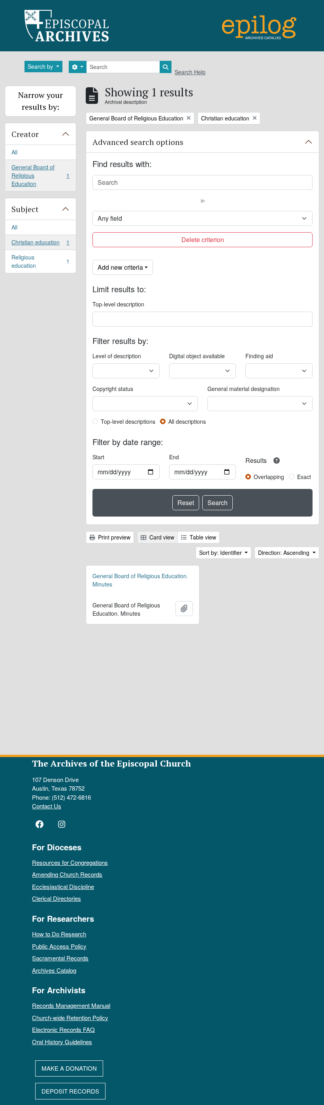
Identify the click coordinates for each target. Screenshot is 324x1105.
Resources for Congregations (70, 862)
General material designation (243, 389)
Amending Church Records (67, 874)
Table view (202, 537)
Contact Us (46, 806)
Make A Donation (69, 1068)
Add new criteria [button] (120, 267)
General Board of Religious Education (40, 175)
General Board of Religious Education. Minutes (140, 580)
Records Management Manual (71, 1005)
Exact (304, 477)
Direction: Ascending (284, 552)
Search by (41, 66)
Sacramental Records (60, 958)
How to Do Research (59, 934)
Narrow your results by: (40, 101)
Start (98, 457)
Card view (161, 537)
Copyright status (112, 389)
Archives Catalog (54, 970)
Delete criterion (202, 239)
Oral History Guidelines (62, 1041)
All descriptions (187, 421)
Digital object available (197, 356)
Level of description (116, 356)
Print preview (113, 537)
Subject (25, 209)
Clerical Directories (56, 898)
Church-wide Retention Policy (70, 1017)
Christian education (40, 244)
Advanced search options (137, 142)
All (14, 152)
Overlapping (269, 477)
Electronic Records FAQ (63, 1029)
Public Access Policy (59, 946)
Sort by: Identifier (221, 552)
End (174, 457)
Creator (25, 134)
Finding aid (259, 356)
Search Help (190, 72)
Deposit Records (70, 1091)
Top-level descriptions (128, 421)
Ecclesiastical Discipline (63, 886)
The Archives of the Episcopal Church (111, 763)
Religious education (40, 261)
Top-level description (118, 304)
